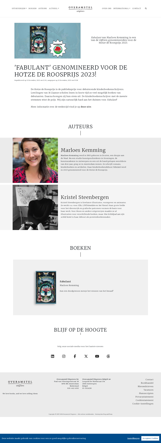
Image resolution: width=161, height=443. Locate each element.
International (121, 8)
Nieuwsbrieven (145, 386)
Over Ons (107, 8)
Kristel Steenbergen (85, 197)
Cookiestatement (144, 400)
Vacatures (148, 390)
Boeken (32, 8)
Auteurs (42, 8)
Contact (136, 8)
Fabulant (65, 281)
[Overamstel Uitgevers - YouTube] (97, 356)
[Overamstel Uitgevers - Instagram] (64, 356)
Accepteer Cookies (150, 438)
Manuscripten (146, 393)
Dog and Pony (107, 414)
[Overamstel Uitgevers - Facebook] (75, 356)
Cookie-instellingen (142, 403)
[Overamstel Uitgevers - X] (86, 356)
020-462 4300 (73, 388)
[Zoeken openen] (146, 8)
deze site (86, 106)
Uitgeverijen (18, 8)
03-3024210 (87, 388)
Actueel (53, 8)
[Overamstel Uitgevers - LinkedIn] (53, 356)
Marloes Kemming (83, 150)
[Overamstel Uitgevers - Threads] (108, 356)
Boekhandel (147, 383)
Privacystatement (144, 397)
